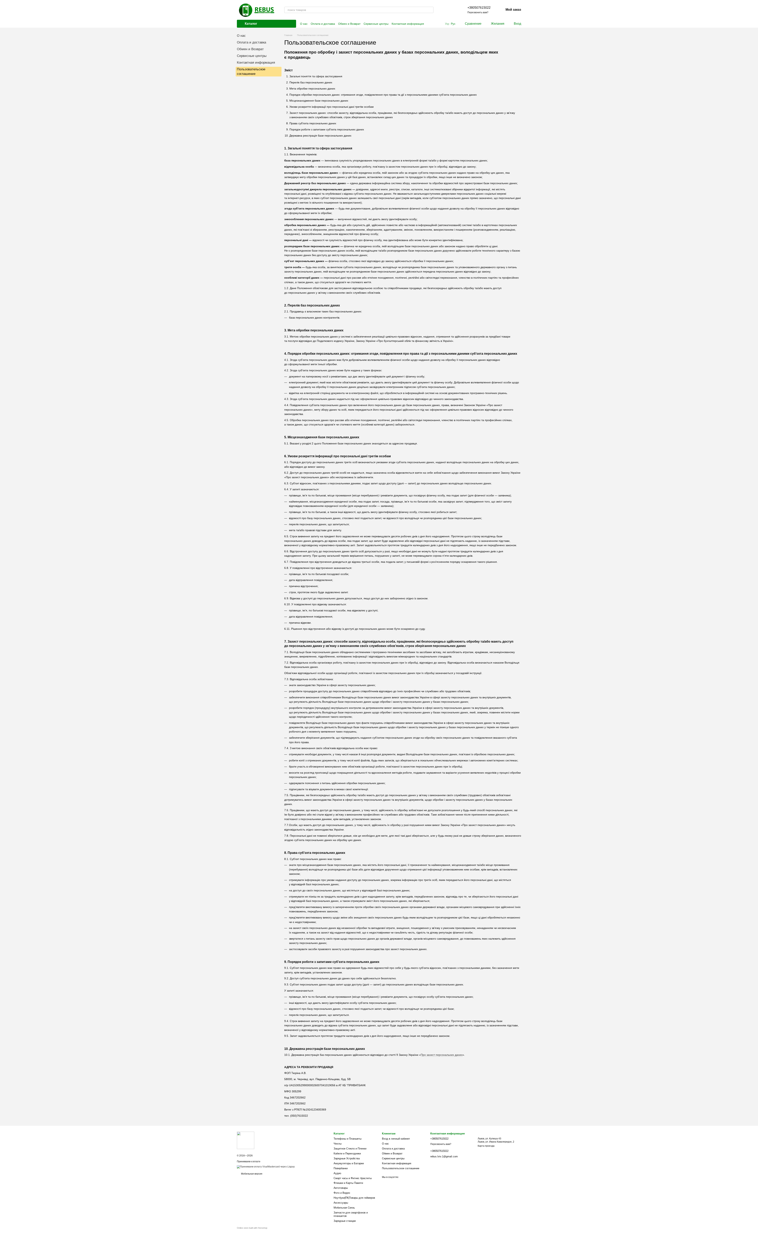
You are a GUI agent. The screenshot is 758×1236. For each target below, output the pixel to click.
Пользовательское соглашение (400, 1168)
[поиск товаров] (430, 10)
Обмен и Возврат (349, 23)
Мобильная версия (251, 1173)
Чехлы (337, 1143)
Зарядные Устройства (347, 1158)
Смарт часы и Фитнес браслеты (353, 1178)
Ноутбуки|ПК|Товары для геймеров (354, 1197)
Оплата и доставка (323, 23)
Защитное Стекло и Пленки (350, 1148)
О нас (304, 23)
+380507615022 (479, 7)
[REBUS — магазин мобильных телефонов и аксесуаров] (245, 1140)
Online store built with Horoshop (252, 1228)
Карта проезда (486, 1146)
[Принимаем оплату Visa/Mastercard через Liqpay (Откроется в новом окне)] (266, 1166)
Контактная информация (408, 23)
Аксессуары (341, 1202)
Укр (447, 23)
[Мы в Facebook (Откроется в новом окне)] (443, 9)
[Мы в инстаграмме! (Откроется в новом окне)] (447, 9)
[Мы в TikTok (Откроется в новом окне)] (452, 9)
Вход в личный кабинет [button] (396, 1138)
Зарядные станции (345, 1220)
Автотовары (341, 1187)
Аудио (337, 1173)
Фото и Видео (342, 1192)
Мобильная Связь (344, 1207)
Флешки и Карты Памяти (348, 1182)
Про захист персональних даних (441, 1054)
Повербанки (341, 1168)
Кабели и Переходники (347, 1153)
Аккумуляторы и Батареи (349, 1163)
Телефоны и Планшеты (347, 1138)
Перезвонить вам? (477, 12)
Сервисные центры (376, 23)
